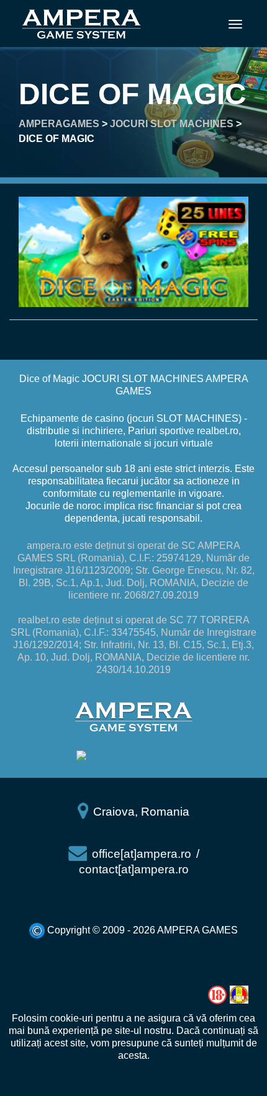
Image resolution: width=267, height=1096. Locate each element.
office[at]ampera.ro (141, 853)
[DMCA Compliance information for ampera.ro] (133, 756)
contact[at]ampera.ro (134, 869)
